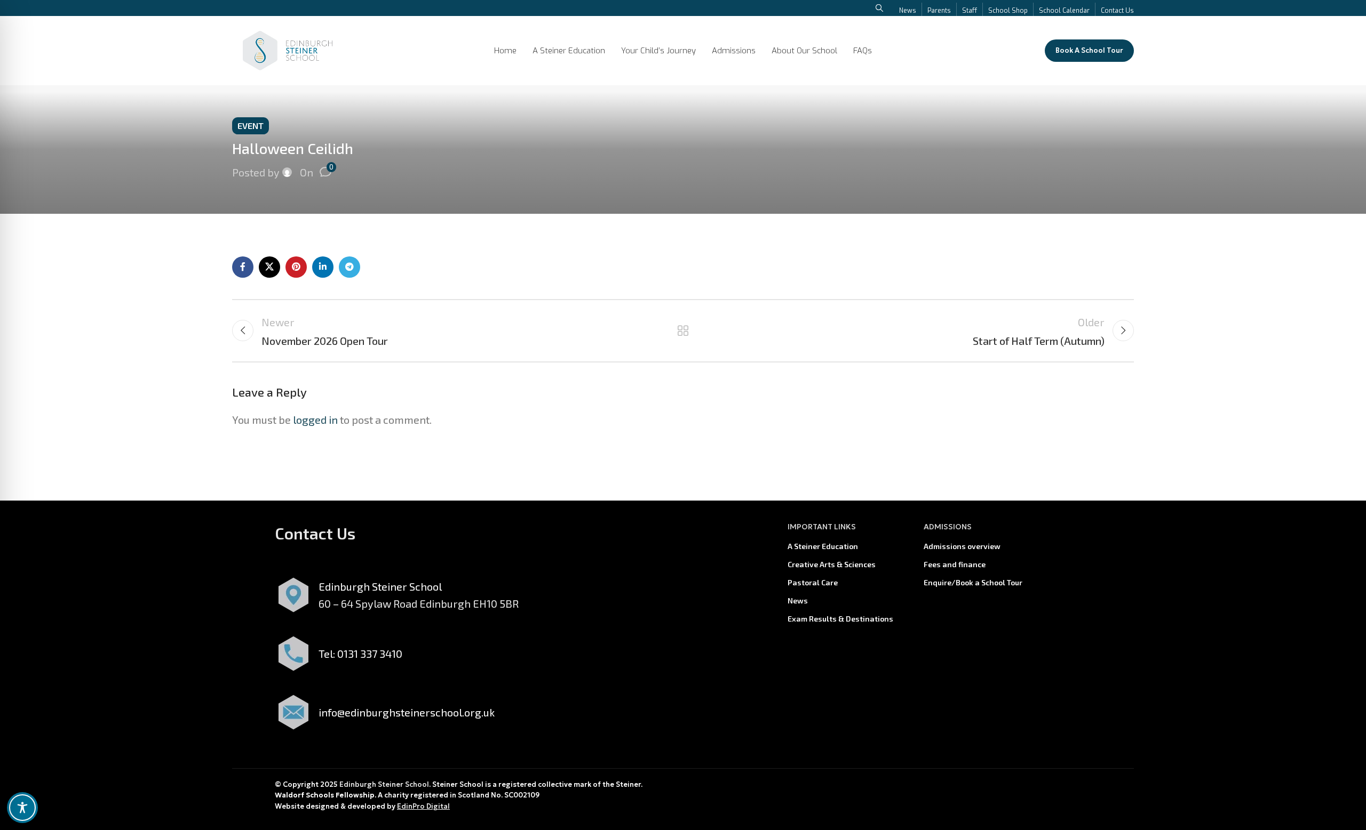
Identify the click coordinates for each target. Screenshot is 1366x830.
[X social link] (269, 267)
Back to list (682, 330)
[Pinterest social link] (296, 267)
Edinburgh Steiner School (384, 784)
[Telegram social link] (349, 267)
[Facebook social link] (242, 267)
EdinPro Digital (423, 806)
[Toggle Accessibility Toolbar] (22, 807)
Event (250, 125)
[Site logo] (287, 49)
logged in (315, 419)
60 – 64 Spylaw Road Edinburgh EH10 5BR (419, 603)
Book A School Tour (1089, 50)
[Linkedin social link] (322, 267)
